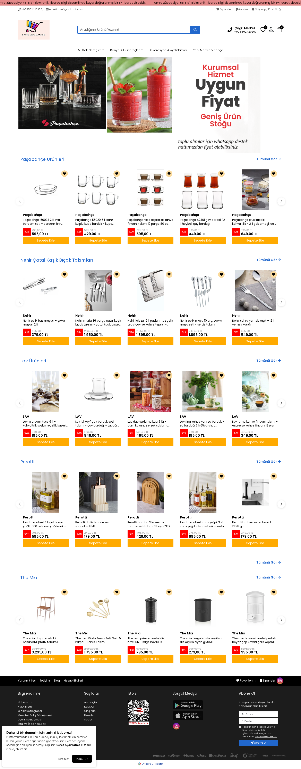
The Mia (28, 578)
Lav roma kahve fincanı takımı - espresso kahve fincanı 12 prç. (255, 424)
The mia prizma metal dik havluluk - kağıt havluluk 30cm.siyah (146, 640)
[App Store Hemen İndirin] (203, 715)
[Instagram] (281, 10)
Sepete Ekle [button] (46, 240)
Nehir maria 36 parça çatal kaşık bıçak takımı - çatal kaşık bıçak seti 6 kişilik (98, 323)
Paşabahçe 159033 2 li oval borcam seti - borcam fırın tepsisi (42, 222)
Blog (57, 680)
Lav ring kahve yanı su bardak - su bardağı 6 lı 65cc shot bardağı (202, 424)
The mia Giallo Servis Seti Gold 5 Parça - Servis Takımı (98, 640)
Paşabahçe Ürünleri (42, 159)
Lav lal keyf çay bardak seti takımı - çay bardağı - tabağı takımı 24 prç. (96, 424)
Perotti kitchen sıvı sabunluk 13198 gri (252, 524)
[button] (279, 29)
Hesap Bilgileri (73, 680)
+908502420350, (32, 9)
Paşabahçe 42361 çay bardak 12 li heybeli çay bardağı (202, 222)
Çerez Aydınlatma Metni (72, 744)
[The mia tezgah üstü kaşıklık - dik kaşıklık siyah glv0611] (203, 608)
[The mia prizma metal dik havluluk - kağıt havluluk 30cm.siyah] (150, 608)
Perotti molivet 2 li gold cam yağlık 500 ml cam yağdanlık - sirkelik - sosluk (44, 524)
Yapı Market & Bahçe (208, 50)
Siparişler (226, 9)
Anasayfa (90, 702)
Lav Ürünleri (33, 361)
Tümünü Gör (267, 159)
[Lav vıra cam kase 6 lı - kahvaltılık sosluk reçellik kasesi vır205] (46, 391)
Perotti (27, 462)
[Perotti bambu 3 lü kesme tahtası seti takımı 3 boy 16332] (150, 492)
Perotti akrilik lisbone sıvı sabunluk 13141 (92, 524)
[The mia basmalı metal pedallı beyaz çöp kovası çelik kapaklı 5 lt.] (255, 608)
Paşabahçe (32, 214)
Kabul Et (82, 759)
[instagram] (279, 680)
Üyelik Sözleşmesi (30, 719)
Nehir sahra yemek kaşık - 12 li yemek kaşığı (253, 323)
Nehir (27, 315)
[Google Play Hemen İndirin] (203, 704)
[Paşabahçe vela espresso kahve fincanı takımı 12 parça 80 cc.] (150, 189)
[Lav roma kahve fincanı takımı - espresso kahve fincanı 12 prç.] (255, 391)
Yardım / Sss (27, 680)
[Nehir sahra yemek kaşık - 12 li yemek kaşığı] (255, 290)
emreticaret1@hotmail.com (66, 9)
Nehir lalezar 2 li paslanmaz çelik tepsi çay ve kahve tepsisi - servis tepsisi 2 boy (150, 323)
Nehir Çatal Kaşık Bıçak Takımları (56, 260)
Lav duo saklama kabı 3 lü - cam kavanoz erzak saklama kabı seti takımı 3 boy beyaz (148, 424)
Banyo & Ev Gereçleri (125, 50)
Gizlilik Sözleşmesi (30, 711)
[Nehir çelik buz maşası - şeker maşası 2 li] (46, 290)
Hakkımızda (25, 702)
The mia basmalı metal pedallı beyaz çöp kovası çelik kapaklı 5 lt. (254, 640)
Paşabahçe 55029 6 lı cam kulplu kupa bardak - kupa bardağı (94, 222)
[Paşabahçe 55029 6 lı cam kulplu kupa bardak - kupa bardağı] (98, 189)
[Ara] (195, 30)
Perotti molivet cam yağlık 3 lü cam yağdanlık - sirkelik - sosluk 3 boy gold (202, 524)
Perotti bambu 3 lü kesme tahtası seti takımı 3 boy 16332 (149, 524)
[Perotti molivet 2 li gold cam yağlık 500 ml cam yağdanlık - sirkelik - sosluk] (46, 492)
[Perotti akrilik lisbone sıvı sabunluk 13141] (98, 492)
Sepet (88, 719)
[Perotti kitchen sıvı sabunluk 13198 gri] (255, 492)
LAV (26, 416)
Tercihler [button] (63, 759)
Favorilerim (247, 680)
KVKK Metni (25, 707)
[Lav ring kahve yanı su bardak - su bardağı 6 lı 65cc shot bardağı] (203, 391)
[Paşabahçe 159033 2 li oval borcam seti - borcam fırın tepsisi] (46, 189)
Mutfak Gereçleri (90, 50)
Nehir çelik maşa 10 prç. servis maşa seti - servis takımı (201, 323)
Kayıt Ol (89, 707)
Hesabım (90, 715)
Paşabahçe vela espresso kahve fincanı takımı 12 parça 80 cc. (150, 222)
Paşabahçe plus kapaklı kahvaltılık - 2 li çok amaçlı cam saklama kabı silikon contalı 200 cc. (254, 222)
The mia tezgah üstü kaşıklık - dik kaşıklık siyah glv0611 (201, 640)
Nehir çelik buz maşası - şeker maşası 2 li (44, 323)
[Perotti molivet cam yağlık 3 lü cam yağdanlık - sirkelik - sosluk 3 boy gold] (203, 492)
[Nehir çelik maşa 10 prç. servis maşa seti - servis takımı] (203, 290)
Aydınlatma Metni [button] (266, 736)
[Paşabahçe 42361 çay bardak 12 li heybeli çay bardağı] (203, 189)
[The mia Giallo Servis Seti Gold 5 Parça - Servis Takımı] (98, 608)
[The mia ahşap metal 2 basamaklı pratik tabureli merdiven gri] (46, 608)
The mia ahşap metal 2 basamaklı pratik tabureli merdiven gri (40, 640)
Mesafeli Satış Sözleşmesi (35, 715)
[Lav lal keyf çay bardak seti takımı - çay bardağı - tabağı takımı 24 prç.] (98, 391)
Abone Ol (260, 743)
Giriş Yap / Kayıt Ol (266, 9)
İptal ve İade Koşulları (32, 724)
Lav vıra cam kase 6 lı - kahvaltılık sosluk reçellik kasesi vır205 (44, 424)
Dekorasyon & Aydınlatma (168, 50)
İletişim (243, 9)
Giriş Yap (90, 711)
